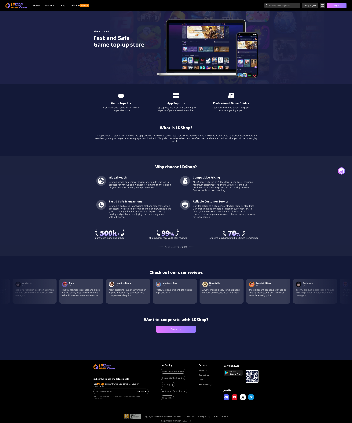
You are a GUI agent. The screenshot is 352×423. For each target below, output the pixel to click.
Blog (63, 5)
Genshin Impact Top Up (173, 371)
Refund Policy (205, 384)
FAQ (201, 379)
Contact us (176, 329)
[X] (243, 397)
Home (36, 5)
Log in (336, 5)
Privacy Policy (128, 396)
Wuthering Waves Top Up (173, 391)
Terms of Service (220, 416)
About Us (203, 370)
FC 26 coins (167, 397)
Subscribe (141, 391)
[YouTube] (234, 397)
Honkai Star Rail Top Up (173, 378)
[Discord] (226, 397)
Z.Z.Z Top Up (168, 384)
